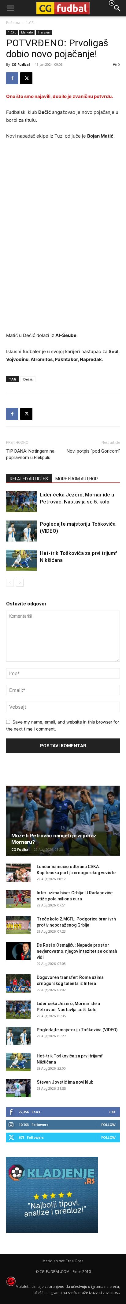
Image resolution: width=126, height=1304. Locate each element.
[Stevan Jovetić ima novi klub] (18, 1088)
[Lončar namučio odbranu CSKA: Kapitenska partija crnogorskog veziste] (18, 873)
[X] (26, 78)
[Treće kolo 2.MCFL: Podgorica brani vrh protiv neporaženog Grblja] (18, 925)
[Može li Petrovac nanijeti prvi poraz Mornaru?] (63, 821)
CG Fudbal (21, 64)
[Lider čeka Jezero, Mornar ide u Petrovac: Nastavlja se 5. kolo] (21, 501)
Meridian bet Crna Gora (63, 1261)
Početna (13, 22)
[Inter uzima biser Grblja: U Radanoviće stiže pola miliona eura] (18, 899)
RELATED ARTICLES (29, 478)
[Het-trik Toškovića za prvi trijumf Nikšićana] (21, 560)
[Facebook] (12, 78)
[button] (117, 8)
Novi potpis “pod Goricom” (93, 451)
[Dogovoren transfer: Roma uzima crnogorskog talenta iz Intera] (18, 983)
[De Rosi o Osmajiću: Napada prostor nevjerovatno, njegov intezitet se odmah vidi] (18, 951)
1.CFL (12, 32)
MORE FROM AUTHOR (76, 478)
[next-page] (20, 583)
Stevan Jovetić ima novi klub (65, 1082)
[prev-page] (10, 583)
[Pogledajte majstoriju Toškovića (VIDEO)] (21, 531)
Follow (108, 1124)
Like (112, 1111)
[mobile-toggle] (10, 8)
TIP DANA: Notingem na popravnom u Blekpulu (30, 454)
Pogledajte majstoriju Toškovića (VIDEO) (77, 1029)
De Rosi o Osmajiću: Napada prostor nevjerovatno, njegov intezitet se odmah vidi (77, 951)
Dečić (28, 379)
